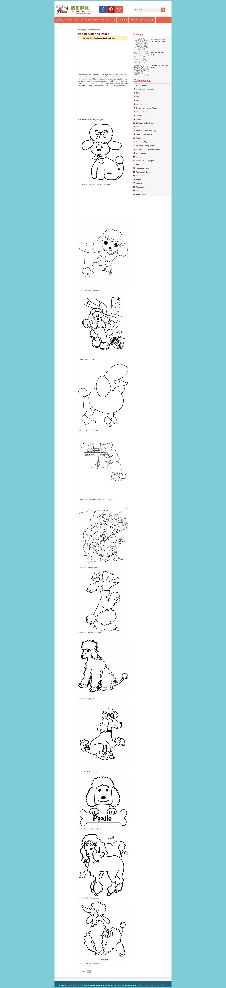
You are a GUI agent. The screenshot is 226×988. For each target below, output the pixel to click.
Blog (137, 100)
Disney (138, 119)
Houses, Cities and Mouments (148, 149)
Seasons (139, 176)
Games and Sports (143, 142)
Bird (137, 97)
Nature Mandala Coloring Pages (158, 40)
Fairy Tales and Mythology (146, 130)
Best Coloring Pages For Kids (73, 985)
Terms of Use (154, 985)
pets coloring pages (85, 85)
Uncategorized (141, 191)
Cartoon (139, 104)
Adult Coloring (146, 19)
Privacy (140, 985)
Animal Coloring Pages (145, 89)
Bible (138, 93)
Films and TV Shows (144, 134)
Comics (139, 115)
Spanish (139, 183)
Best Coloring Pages (94, 38)
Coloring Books (63, 19)
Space (138, 179)
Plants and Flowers (143, 168)
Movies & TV (106, 19)
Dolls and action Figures (145, 123)
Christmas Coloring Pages (146, 108)
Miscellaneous (141, 153)
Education (90, 19)
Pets (83, 29)
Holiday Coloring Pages (145, 146)
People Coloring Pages (145, 161)
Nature (77, 19)
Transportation (142, 187)
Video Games (141, 194)
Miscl (132, 19)
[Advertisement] (104, 56)
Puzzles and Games (143, 172)
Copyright (146, 985)
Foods (138, 138)
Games (121, 19)
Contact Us (163, 985)
